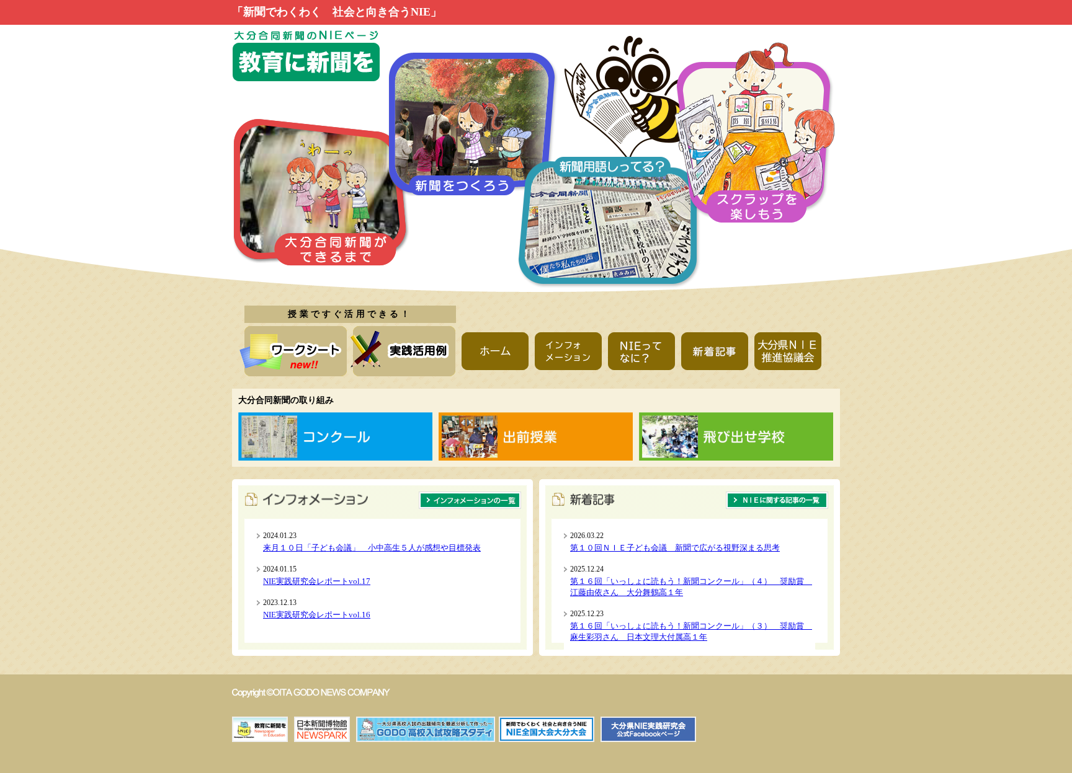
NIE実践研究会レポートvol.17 (316, 581)
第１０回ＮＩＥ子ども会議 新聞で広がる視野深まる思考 (675, 547)
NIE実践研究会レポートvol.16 (316, 614)
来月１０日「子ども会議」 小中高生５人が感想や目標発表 (372, 547)
